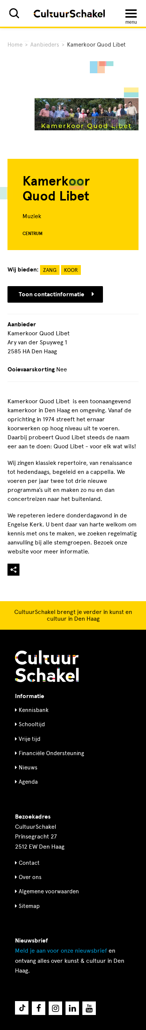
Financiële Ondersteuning (51, 753)
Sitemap (29, 906)
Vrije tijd (29, 739)
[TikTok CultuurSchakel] (21, 1008)
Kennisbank (34, 710)
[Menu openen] (131, 13)
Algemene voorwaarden (49, 891)
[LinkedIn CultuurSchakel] (72, 1008)
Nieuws (28, 767)
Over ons (30, 877)
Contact (29, 863)
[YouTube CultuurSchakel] (89, 1008)
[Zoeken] (14, 13)
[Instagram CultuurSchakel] (55, 1008)
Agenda (28, 781)
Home (14, 44)
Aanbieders (44, 44)
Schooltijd (32, 724)
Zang (50, 270)
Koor (71, 270)
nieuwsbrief (61, 950)
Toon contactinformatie (51, 294)
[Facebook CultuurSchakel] (38, 1008)
